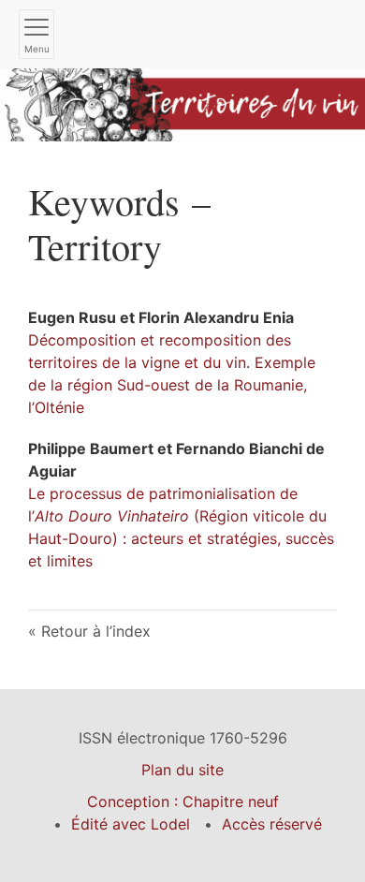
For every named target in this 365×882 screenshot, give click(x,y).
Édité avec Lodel (130, 824)
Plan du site (182, 769)
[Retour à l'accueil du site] (182, 103)
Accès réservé (272, 824)
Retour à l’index (96, 631)
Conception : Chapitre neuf (183, 801)
